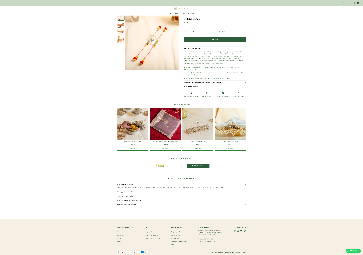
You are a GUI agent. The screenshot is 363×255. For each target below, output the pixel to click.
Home (119, 232)
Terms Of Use (175, 235)
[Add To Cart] (179, 136)
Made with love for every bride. (237, 252)
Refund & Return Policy (179, 242)
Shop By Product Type (152, 238)
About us (120, 242)
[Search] (351, 3)
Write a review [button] (198, 166)
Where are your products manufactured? (130, 200)
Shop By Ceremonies (152, 232)
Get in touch (121, 238)
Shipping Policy (176, 232)
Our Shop (120, 235)
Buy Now (215, 39)
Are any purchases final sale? (126, 192)
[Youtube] (241, 231)
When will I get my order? (125, 196)
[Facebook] (234, 231)
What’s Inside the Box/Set (194, 49)
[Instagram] (238, 231)
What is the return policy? (125, 184)
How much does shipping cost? (127, 204)
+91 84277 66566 (208, 239)
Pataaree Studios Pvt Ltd (221, 252)
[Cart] (358, 3)
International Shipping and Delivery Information (203, 82)
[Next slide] (247, 128)
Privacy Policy (176, 238)
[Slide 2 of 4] (121, 24)
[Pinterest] (245, 231)
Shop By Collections (151, 235)
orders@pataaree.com (209, 241)
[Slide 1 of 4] (121, 17)
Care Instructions (191, 87)
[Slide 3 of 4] (121, 32)
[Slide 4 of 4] (121, 39)
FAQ (172, 245)
